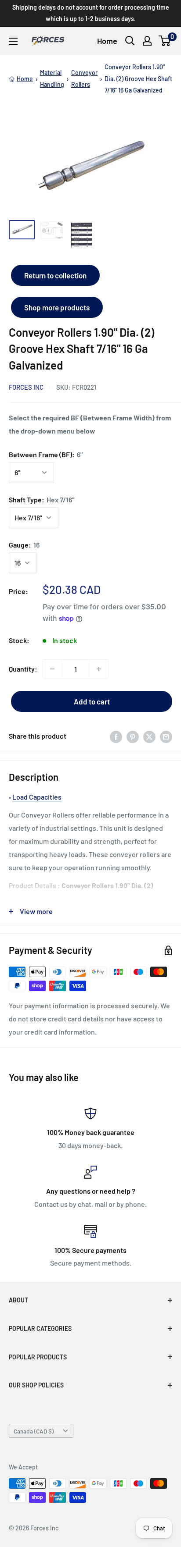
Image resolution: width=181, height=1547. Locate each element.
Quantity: (23, 669)
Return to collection (55, 275)
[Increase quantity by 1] (99, 669)
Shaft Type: (41, 499)
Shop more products (57, 307)
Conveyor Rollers (84, 78)
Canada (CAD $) (34, 1431)
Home (107, 41)
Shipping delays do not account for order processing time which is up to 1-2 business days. (90, 13)
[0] (164, 41)
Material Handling (52, 78)
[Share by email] (166, 736)
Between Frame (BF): (46, 454)
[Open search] (130, 41)
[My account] (147, 41)
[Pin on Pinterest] (133, 736)
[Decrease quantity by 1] (52, 669)
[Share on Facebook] (116, 736)
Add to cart (92, 701)
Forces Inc (26, 387)
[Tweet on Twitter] (149, 736)
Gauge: (24, 545)
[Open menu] (13, 41)
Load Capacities (37, 797)
